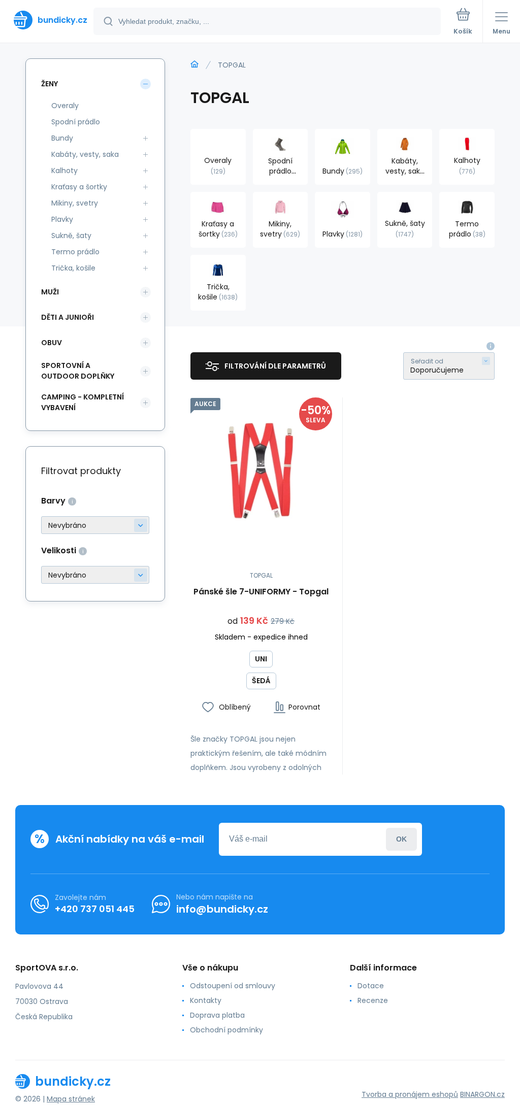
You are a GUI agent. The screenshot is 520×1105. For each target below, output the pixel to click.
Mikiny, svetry (74, 203)
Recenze (373, 1000)
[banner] (47, 20)
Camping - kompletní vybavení (82, 402)
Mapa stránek (71, 1099)
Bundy (62, 138)
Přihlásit (401, 839)
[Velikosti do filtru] (95, 575)
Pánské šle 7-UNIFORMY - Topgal (261, 592)
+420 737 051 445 (95, 908)
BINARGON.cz (482, 1094)
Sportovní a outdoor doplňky (77, 370)
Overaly (65, 106)
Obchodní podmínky (226, 1030)
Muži (50, 292)
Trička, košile (73, 268)
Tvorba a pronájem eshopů (410, 1094)
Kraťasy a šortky (79, 187)
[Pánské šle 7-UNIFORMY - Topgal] (261, 468)
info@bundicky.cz (222, 909)
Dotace (371, 986)
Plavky (62, 219)
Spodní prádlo (75, 122)
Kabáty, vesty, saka (85, 154)
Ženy (49, 84)
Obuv (51, 343)
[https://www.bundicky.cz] (194, 64)
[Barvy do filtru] (95, 525)
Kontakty (205, 1000)
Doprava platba (217, 1015)
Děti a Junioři (67, 317)
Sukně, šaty (71, 235)
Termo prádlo (75, 252)
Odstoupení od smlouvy (232, 986)
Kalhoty (64, 170)
